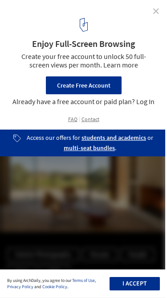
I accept (134, 283)
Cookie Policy (54, 287)
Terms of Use (83, 280)
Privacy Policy (20, 287)
